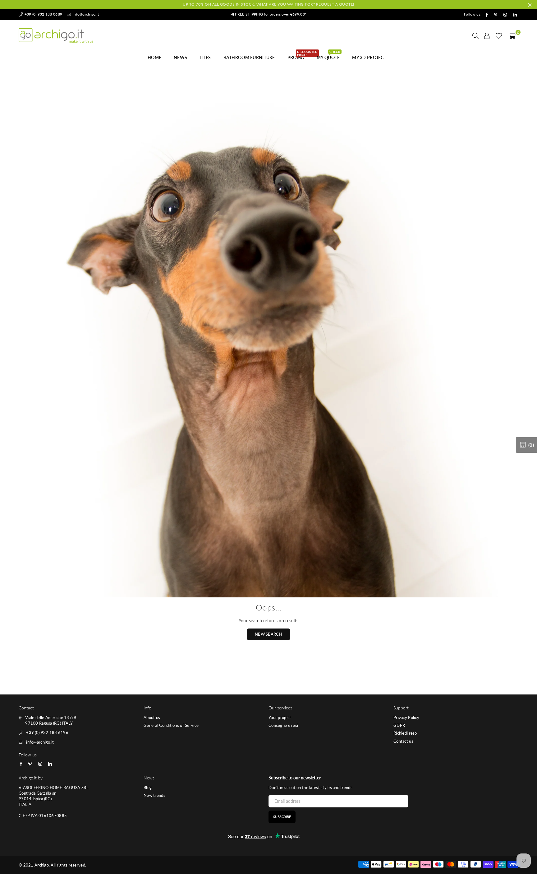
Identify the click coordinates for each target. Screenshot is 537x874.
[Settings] (487, 35)
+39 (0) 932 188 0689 (42, 14)
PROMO (298, 55)
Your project (279, 717)
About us (152, 717)
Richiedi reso (405, 733)
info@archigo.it (85, 14)
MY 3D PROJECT (369, 57)
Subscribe (282, 817)
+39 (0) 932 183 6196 (47, 732)
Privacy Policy (406, 717)
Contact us (403, 741)
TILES (205, 57)
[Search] (475, 35)
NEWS (180, 57)
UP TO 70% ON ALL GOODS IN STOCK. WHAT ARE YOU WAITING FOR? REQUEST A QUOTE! (268, 4)
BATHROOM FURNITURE (249, 57)
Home (154, 57)
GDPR (399, 725)
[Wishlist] (499, 35)
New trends (154, 795)
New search (268, 634)
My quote (328, 55)
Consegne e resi (283, 725)
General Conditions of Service (171, 725)
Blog (148, 787)
